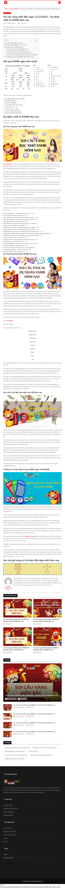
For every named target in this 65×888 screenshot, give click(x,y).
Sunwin (2, 885)
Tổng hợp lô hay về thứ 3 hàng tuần (44, 748)
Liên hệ (5, 841)
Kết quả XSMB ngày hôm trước (14, 43)
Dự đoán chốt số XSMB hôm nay (14, 47)
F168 (7, 872)
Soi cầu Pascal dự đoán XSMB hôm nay (18, 51)
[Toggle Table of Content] (35, 40)
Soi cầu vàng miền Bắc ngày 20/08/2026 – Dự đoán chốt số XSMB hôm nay (16, 649)
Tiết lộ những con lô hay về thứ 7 (41, 755)
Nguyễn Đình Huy (11, 23)
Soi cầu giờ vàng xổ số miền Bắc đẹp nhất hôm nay (20, 57)
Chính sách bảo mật (9, 835)
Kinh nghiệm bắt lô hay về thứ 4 (15, 751)
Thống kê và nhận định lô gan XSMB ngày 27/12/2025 (22, 55)
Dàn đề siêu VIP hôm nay (10, 808)
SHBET (5, 854)
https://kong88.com (19, 867)
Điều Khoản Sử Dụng (9, 831)
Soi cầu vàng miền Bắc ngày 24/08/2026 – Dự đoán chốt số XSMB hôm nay (46, 620)
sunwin (2, 887)
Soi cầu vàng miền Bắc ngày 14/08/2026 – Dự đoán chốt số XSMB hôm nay (34, 731)
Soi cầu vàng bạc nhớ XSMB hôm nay (18, 49)
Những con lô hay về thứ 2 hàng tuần (17, 748)
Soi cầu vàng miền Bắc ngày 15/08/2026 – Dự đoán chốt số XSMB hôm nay (46, 649)
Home (6, 9)
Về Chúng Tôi (7, 828)
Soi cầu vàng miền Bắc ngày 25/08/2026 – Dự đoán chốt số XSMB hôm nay (16, 620)
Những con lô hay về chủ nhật (15, 759)
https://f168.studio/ (10, 863)
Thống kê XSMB (8, 815)
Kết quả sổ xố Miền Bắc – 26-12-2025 (16, 45)
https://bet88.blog (8, 858)
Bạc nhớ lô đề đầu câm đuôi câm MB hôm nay (20, 53)
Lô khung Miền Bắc (8, 812)
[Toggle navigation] (5, 2)
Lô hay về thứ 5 (33, 751)
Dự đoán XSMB (14, 9)
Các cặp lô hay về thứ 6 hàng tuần (16, 755)
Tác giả (5, 838)
